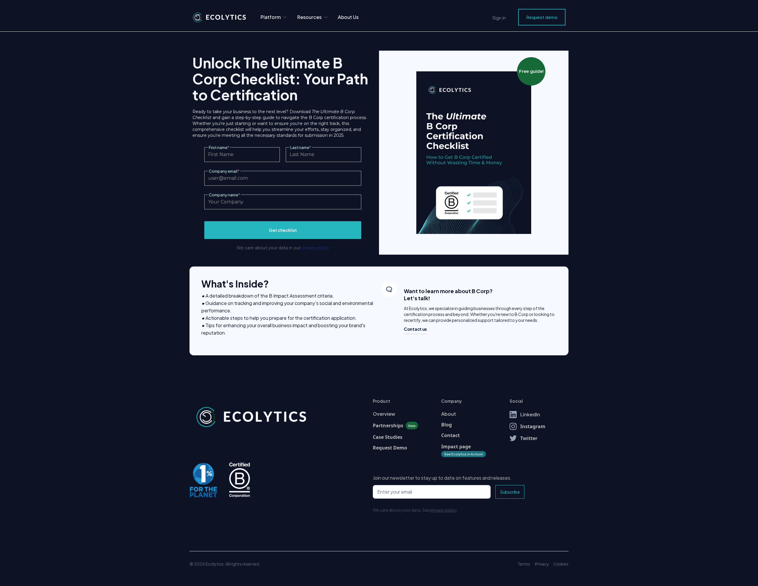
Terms (524, 564)
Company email (224, 171)
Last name (300, 147)
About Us (348, 17)
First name (219, 147)
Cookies (560, 564)
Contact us (415, 329)
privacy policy (315, 248)
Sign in (499, 17)
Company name (224, 195)
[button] (274, 17)
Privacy (542, 564)
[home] (219, 17)
